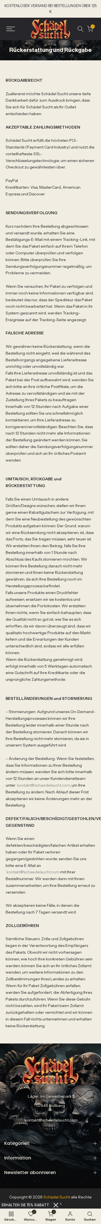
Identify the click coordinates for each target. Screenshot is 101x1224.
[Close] (56, 1205)
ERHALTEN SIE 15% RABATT (25, 1205)
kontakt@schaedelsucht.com (43, 785)
